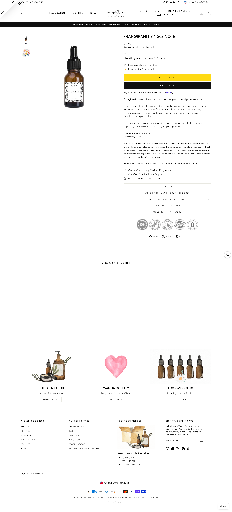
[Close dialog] (165, 231)
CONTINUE (90, 277)
